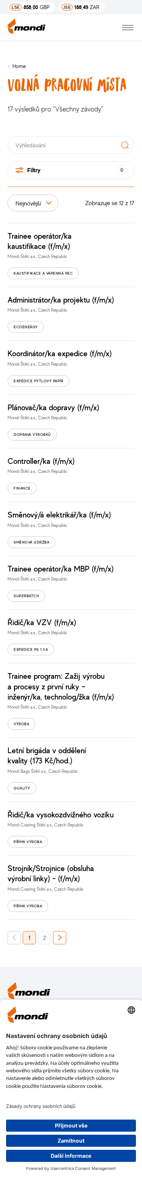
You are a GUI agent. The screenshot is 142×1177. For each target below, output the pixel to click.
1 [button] (29, 937)
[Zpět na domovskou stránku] (27, 28)
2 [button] (44, 937)
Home (19, 66)
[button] (14, 937)
